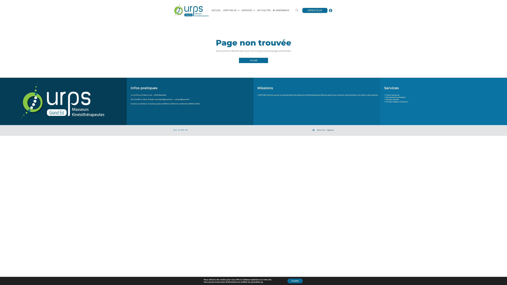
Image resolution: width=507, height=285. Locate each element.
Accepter (295, 281)
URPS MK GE (230, 10)
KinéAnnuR (282, 10)
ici (262, 282)
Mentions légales (325, 130)
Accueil (216, 10)
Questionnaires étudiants (396, 97)
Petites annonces (393, 95)
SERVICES (247, 10)
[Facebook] (330, 10)
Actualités (264, 10)
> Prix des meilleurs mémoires (396, 102)
